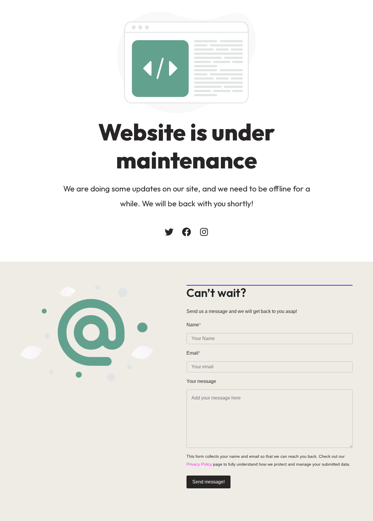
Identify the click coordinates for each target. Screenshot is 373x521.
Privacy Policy (199, 464)
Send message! (208, 481)
